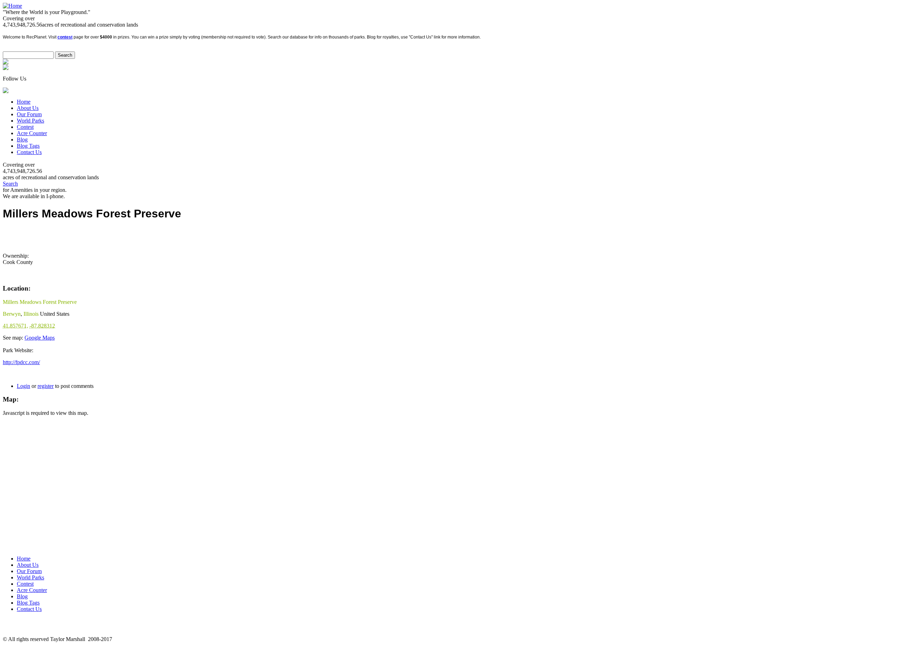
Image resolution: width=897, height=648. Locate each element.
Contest (25, 127)
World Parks (30, 121)
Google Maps (40, 338)
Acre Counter (32, 133)
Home (23, 102)
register (45, 386)
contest (65, 37)
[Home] (12, 6)
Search (10, 184)
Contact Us (29, 152)
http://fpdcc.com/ (21, 362)
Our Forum (29, 114)
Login (23, 386)
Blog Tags (28, 146)
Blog (22, 139)
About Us (28, 108)
